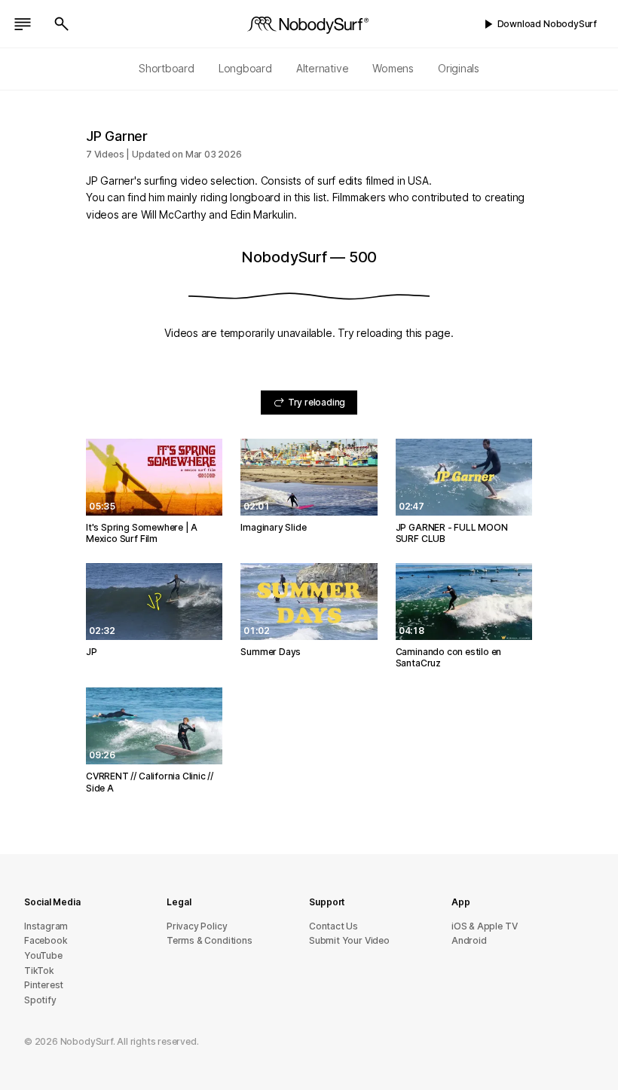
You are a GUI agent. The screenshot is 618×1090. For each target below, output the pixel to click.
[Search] (61, 24)
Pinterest (43, 984)
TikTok (39, 970)
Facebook (45, 940)
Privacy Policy (197, 926)
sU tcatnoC (333, 926)
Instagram (46, 926)
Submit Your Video (349, 940)
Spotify (40, 1000)
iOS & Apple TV (484, 926)
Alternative (322, 68)
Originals (458, 68)
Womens (393, 68)
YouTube (43, 955)
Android (469, 940)
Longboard (245, 68)
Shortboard (166, 68)
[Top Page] (309, 24)
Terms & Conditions (209, 940)
